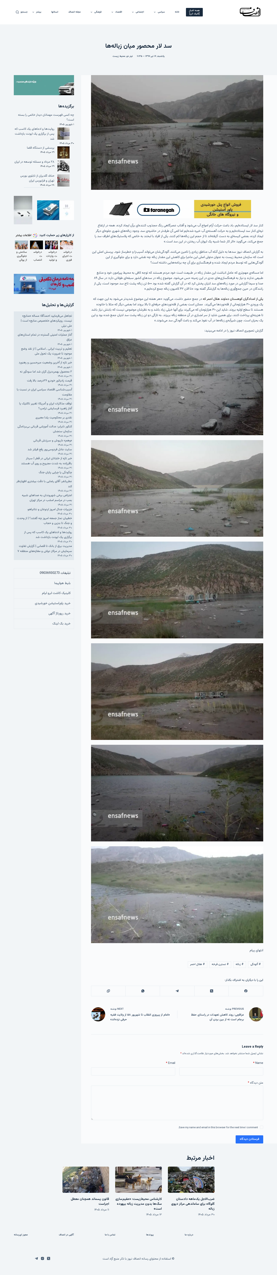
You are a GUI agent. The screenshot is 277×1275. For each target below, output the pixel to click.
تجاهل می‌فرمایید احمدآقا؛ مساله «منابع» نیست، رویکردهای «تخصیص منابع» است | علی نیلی (46, 321)
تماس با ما (110, 1235)
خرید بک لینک (61, 623)
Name (258, 1063)
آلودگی (255, 964)
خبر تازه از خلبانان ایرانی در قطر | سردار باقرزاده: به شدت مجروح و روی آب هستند (46, 461)
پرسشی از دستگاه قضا (40, 148)
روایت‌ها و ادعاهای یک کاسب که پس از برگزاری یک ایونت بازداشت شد (34, 134)
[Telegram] (177, 991)
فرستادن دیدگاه (249, 1139)
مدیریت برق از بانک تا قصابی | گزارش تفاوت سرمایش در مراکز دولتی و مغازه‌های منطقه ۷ (44, 548)
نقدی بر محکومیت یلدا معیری (53, 417)
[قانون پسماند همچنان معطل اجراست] (85, 1180)
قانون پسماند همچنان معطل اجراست (90, 1202)
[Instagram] (42, 1258)
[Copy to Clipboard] (108, 991)
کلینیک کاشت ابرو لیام (56, 593)
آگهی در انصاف (66, 1235)
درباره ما (189, 1235)
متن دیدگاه (255, 1083)
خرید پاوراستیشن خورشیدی (53, 603)
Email (170, 1063)
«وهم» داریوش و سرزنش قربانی (52, 440)
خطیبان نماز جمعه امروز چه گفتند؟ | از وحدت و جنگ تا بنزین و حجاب (44, 521)
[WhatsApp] (143, 991)
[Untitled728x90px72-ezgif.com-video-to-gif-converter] (177, 209)
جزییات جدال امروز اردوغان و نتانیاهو (50, 509)
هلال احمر (197, 964)
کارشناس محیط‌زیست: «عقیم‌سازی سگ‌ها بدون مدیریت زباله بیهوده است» (138, 1204)
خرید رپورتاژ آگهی (59, 613)
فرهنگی (98, 12)
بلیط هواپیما (62, 583)
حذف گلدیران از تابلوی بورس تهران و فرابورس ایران (37, 178)
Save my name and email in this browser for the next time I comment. (218, 1128)
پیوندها (150, 1235)
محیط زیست (119, 56)
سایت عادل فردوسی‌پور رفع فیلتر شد (50, 449)
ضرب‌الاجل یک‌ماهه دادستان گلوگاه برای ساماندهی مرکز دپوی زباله (193, 1204)
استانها (54, 12)
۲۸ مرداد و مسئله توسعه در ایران (34, 162)
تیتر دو (130, 56)
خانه (177, 12)
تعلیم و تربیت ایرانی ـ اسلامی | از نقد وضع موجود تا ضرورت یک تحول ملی (46, 351)
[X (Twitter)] (211, 991)
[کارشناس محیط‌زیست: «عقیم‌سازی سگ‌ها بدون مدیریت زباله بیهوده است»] (138, 1180)
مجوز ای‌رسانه (21, 1235)
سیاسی (161, 12)
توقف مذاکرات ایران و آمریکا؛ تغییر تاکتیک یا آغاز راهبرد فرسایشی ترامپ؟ (45, 406)
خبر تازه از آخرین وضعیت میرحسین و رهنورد (45, 362)
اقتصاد (118, 12)
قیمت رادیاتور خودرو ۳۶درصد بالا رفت (49, 380)
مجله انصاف (74, 12)
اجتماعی (140, 12)
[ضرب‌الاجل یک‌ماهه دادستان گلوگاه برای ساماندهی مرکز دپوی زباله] (191, 1180)
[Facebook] (246, 991)
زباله (240, 964)
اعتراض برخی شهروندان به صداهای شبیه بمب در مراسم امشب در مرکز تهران (47, 498)
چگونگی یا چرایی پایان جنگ (55, 472)
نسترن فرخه (220, 964)
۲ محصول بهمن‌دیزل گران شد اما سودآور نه (46, 371)
